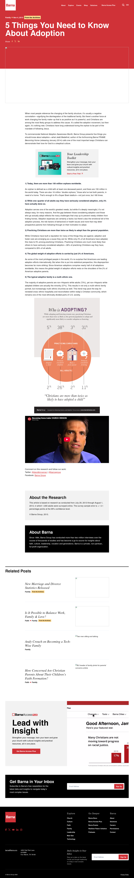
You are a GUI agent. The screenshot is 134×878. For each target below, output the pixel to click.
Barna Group (40, 475)
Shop (86, 5)
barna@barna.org (11, 850)
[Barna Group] (10, 5)
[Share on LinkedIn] (19, 41)
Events (78, 5)
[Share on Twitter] (15, 41)
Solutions (93, 5)
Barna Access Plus (108, 5)
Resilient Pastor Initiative (97, 828)
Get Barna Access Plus (26, 751)
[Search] (123, 5)
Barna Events (93, 825)
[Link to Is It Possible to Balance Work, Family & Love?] (92, 616)
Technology (71, 839)
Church (69, 818)
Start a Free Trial (74, 173)
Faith (69, 825)
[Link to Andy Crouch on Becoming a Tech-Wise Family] (92, 645)
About (63, 5)
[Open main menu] (127, 5)
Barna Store (92, 818)
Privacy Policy (125, 874)
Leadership (71, 832)
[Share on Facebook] (12, 41)
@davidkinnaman (39, 472)
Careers (113, 825)
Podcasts (91, 832)
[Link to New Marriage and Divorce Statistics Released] (92, 587)
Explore (71, 5)
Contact (113, 832)
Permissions (114, 828)
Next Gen (70, 835)
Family (8, 17)
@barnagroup (55, 472)
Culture (69, 821)
